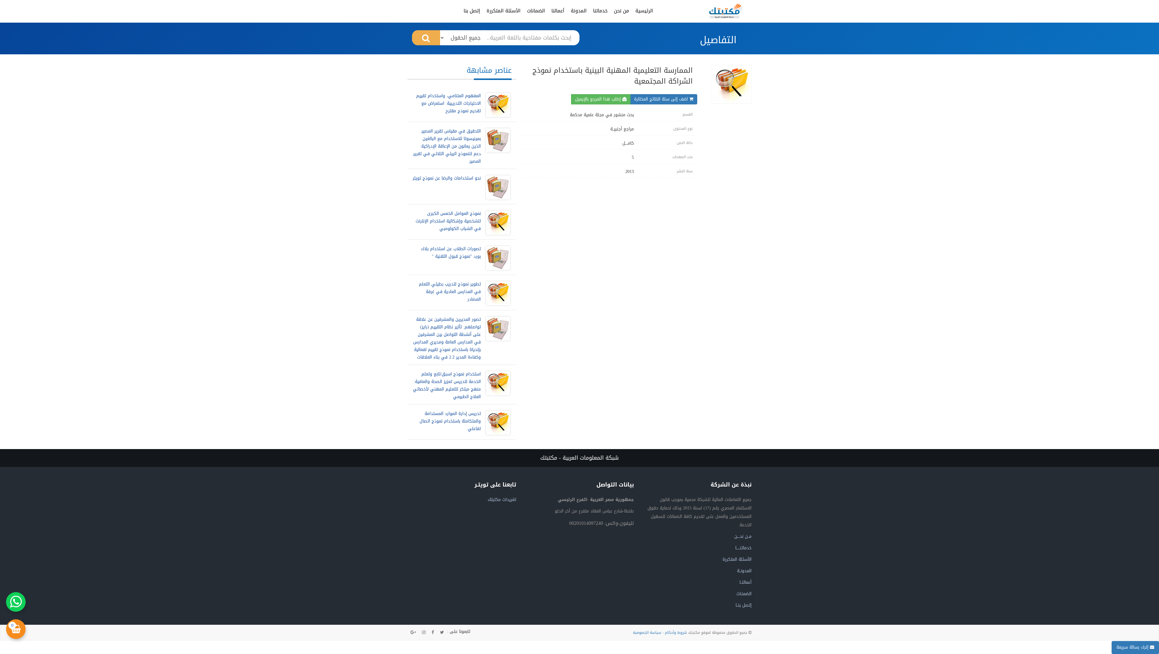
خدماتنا (600, 10)
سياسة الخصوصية (647, 632)
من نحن (621, 10)
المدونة (579, 10)
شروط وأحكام (676, 632)
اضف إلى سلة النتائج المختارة (661, 99)
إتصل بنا (472, 10)
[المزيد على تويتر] (442, 632)
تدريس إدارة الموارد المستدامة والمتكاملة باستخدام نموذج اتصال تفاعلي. (450, 421)
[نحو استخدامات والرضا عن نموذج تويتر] (496, 187)
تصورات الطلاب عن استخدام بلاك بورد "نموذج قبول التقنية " (451, 252)
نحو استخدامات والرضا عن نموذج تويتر (447, 178)
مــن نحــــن (743, 536)
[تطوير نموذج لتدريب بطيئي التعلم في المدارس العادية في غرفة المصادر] (496, 293)
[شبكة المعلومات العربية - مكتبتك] (725, 10)
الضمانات (536, 10)
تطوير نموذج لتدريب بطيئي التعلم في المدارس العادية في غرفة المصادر (450, 291)
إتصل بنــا (744, 605)
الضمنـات (744, 594)
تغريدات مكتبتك (502, 500)
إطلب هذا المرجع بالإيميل (598, 99)
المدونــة (744, 571)
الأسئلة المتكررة (504, 10)
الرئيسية (644, 10)
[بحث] (426, 37)
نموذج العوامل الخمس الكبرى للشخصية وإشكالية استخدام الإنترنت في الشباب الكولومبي (448, 221)
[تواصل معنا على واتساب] (16, 602)
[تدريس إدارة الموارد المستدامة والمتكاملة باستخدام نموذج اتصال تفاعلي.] (496, 422)
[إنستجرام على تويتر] (424, 632)
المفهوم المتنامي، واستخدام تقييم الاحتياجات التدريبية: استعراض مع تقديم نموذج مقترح (448, 103)
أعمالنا (557, 10)
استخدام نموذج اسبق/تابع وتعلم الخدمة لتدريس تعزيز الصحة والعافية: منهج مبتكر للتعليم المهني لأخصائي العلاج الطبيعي (447, 385)
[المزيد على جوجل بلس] (413, 632)
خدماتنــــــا (743, 548)
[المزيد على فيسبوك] (433, 632)
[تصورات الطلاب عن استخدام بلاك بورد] (496, 258)
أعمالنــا (745, 582)
